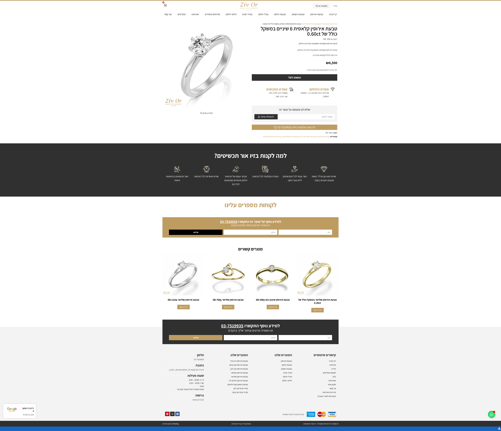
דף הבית (333, 14)
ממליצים (182, 14)
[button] (167, 219)
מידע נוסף (317, 319)
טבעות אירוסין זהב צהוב (238, 373)
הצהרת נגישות (198, 408)
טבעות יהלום (280, 14)
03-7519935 (199, 368)
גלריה (333, 377)
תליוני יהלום (231, 14)
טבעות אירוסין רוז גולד (239, 370)
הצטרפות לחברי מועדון (327, 405)
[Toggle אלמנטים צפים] (491, 414)
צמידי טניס (247, 14)
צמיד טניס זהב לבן (240, 397)
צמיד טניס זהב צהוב (240, 401)
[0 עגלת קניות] (165, 5)
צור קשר (168, 14)
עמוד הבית (333, 24)
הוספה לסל (294, 77)
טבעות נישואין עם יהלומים (238, 393)
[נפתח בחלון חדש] (177, 423)
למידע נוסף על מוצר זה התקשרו (250, 230)
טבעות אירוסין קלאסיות (272, 136)
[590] (206, 65)
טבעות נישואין (298, 14)
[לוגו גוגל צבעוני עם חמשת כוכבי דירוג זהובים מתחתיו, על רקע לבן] (12, 409)
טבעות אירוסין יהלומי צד (238, 389)
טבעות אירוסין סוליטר (309, 24)
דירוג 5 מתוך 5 (28, 410)
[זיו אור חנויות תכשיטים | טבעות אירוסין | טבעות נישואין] (249, 6)
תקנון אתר (332, 393)
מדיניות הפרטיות (329, 401)
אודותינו (195, 14)
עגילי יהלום (263, 14)
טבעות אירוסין (316, 14)
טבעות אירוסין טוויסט (239, 381)
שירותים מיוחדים (212, 14)
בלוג (334, 385)
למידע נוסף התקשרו (250, 334)
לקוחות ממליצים (329, 381)
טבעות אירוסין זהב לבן (309, 136)
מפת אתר (332, 389)
